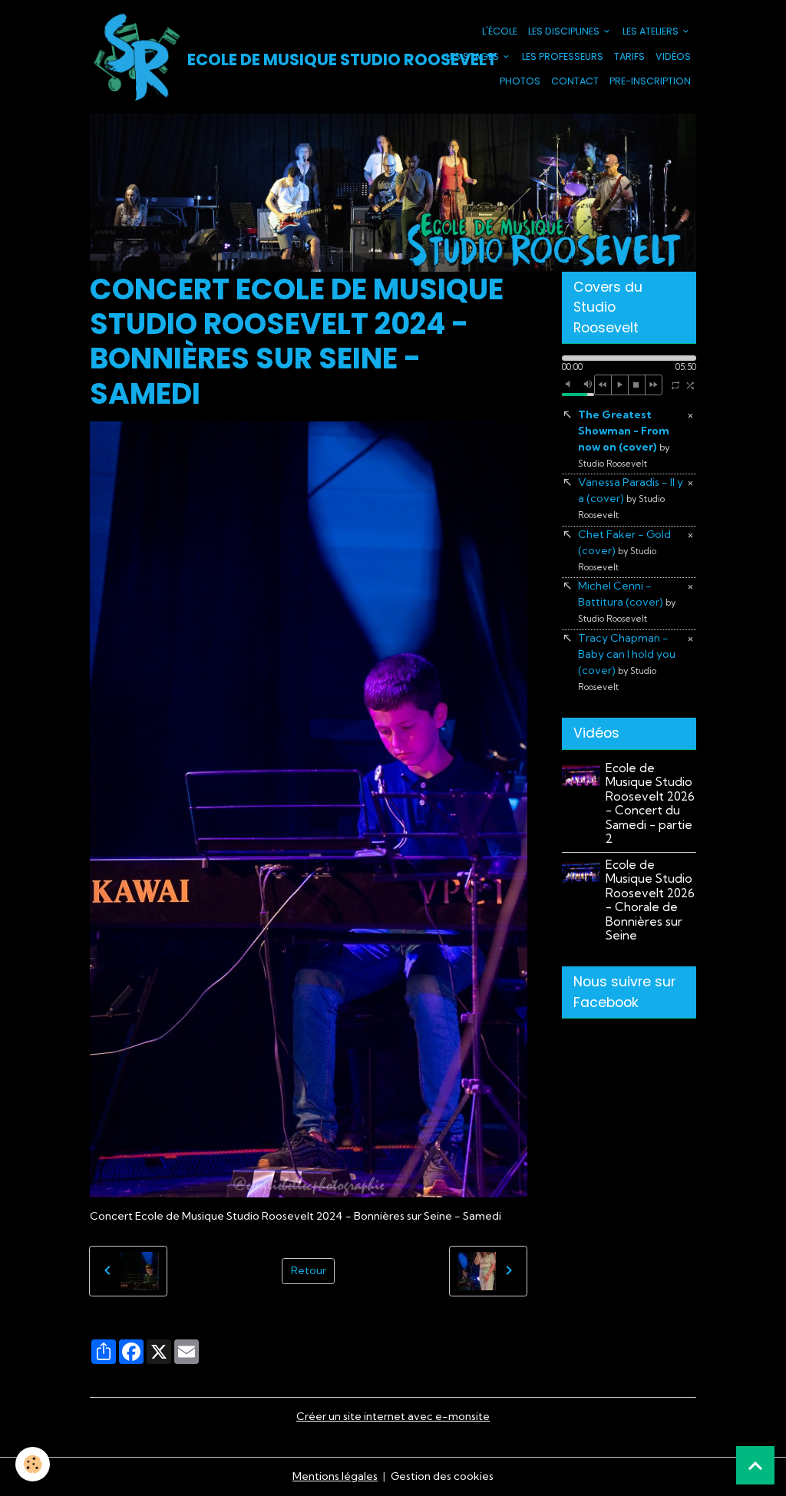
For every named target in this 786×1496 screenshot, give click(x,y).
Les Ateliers (652, 31)
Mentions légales (335, 1476)
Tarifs (629, 56)
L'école (499, 31)
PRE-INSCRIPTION (650, 81)
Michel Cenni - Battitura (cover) (626, 601)
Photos (520, 81)
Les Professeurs (562, 56)
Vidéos (673, 56)
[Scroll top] (755, 1465)
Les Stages (473, 56)
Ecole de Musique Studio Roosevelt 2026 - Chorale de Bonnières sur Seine (650, 900)
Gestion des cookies (442, 1476)
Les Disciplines (565, 31)
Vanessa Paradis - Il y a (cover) (630, 497)
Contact (575, 81)
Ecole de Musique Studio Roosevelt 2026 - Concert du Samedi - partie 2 (650, 803)
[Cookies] (32, 1464)
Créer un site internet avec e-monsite (393, 1416)
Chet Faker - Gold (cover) (624, 550)
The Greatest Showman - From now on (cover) (623, 438)
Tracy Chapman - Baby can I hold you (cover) (626, 661)
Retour (308, 1270)
